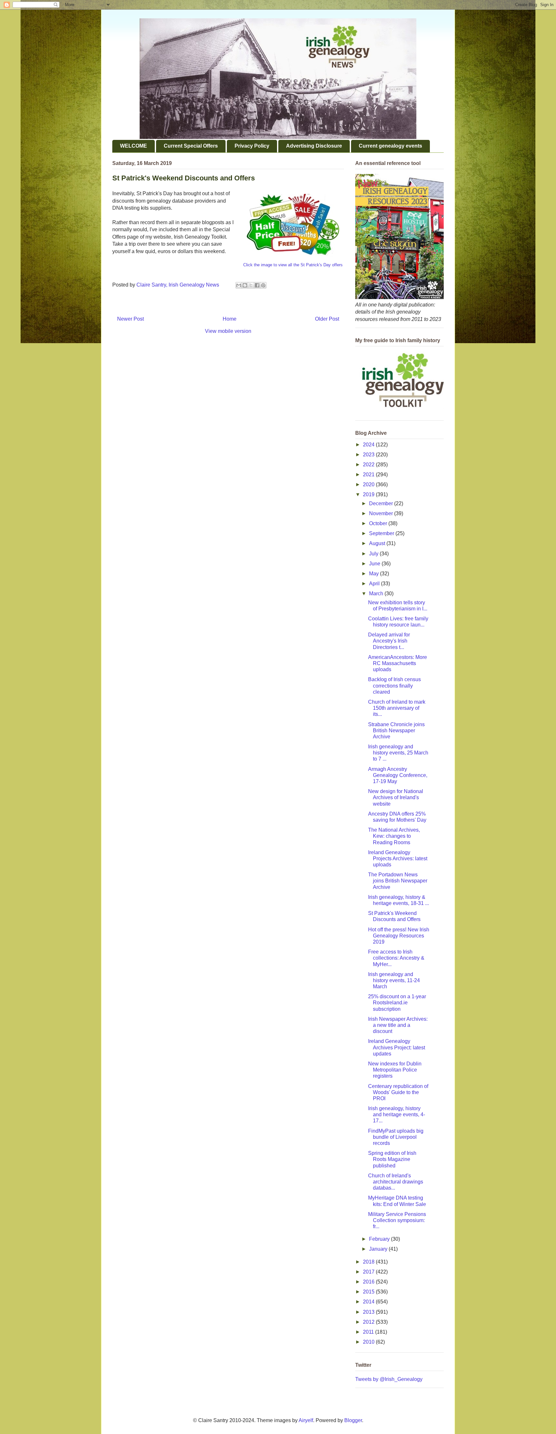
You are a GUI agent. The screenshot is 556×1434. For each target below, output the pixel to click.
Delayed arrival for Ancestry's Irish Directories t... (389, 641)
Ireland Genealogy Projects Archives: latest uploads (397, 858)
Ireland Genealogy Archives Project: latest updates (396, 1047)
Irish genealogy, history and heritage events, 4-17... (396, 1114)
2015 (369, 1291)
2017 (369, 1271)
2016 (369, 1281)
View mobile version (228, 331)
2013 (369, 1312)
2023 (369, 454)
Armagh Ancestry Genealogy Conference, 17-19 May (397, 775)
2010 (369, 1342)
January (379, 1249)
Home (229, 319)
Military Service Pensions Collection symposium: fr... (397, 1220)
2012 (369, 1322)
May (374, 573)
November (381, 513)
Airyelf (306, 1420)
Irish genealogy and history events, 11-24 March (394, 980)
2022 (369, 464)
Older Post (327, 319)
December (381, 503)
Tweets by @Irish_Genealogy (388, 1379)
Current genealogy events (390, 146)
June (375, 563)
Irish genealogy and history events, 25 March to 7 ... (398, 753)
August (377, 543)
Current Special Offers (191, 146)
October (378, 523)
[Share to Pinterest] (263, 285)
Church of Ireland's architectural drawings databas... (395, 1182)
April (375, 583)
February (380, 1239)
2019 (369, 494)
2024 (369, 444)
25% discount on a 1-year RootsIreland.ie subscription (397, 1002)
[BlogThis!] (245, 285)
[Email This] (239, 285)
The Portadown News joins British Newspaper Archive (397, 881)
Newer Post (130, 319)
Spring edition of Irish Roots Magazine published (392, 1159)
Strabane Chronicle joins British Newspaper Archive (396, 730)
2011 (369, 1332)
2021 (369, 474)
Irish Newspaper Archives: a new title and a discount (398, 1025)
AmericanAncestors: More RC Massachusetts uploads (397, 663)
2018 (369, 1262)
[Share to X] (251, 285)
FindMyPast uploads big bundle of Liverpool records (395, 1137)
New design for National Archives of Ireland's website (395, 797)
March (377, 593)
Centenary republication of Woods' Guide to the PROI (398, 1092)
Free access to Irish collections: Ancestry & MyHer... (396, 958)
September (382, 533)
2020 (369, 484)
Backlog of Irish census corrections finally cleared (394, 685)
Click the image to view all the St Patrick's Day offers (293, 264)
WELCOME (133, 146)
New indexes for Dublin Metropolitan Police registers (395, 1070)
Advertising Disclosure (314, 146)
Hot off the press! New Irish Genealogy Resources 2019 (398, 936)
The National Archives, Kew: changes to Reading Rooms (394, 836)
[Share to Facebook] (257, 285)
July (374, 553)
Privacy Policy (252, 146)
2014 (369, 1301)
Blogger (353, 1420)
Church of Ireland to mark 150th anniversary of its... (396, 708)
